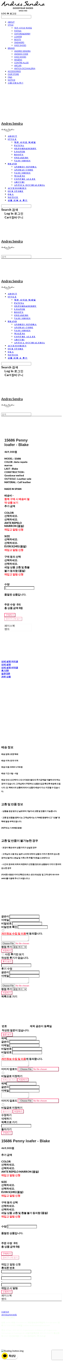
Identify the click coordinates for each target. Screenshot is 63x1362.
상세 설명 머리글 (9, 661)
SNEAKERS (19, 42)
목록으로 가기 (9, 1079)
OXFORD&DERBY (22, 33)
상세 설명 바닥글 (9, 667)
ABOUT (11, 22)
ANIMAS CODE (21, 53)
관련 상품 (6, 676)
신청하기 (7, 1291)
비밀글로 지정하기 (11, 1075)
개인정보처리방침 (9, 1315)
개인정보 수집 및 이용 (13, 933)
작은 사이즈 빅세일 (23, 27)
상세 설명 (6, 664)
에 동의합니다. (22, 933)
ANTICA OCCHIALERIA (24, 68)
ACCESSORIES (14, 71)
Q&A (10, 77)
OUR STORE (13, 74)
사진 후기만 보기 (14, 954)
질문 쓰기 (7, 1034)
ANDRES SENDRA (22, 51)
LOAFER (18, 36)
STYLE (10, 24)
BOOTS (17, 39)
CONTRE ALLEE (21, 62)
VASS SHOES (20, 45)
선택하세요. (11, 515)
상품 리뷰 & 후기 (15, 82)
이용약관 (5, 1312)
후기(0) (5, 670)
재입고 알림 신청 (13, 529)
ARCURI (17, 65)
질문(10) (5, 673)
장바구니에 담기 (10, 1257)
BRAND (11, 48)
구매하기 (7, 1133)
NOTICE (11, 79)
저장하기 (7, 950)
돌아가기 (7, 1111)
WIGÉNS (18, 59)
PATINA (17, 30)
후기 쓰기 (7, 961)
